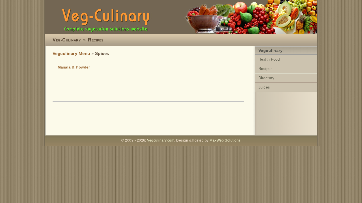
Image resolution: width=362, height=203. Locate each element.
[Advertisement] (155, 118)
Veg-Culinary (67, 39)
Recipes (95, 39)
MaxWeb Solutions (225, 140)
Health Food (269, 59)
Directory (266, 78)
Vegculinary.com (160, 140)
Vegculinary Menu (71, 53)
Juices (264, 87)
